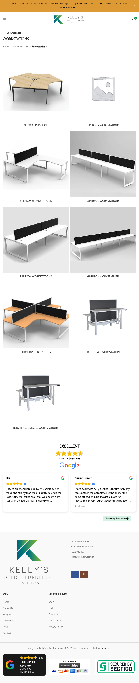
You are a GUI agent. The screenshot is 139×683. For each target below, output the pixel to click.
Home (6, 46)
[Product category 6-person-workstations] (103, 244)
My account (55, 620)
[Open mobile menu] (4, 19)
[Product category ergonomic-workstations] (103, 319)
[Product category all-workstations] (36, 92)
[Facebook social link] (75, 574)
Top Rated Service (27, 664)
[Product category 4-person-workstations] (36, 244)
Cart (51, 608)
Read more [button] (80, 506)
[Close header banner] (134, 6)
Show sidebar (14, 33)
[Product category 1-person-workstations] (103, 92)
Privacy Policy (56, 627)
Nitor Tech (106, 648)
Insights (7, 614)
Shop (51, 602)
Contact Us (8, 633)
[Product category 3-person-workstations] (103, 168)
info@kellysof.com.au (83, 557)
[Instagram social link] (84, 574)
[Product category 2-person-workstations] (36, 168)
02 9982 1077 (79, 552)
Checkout (54, 614)
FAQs (5, 627)
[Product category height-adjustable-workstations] (36, 395)
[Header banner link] (64, 6)
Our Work (8, 620)
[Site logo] (69, 19)
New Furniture (20, 46)
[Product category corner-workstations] (36, 319)
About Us (8, 608)
